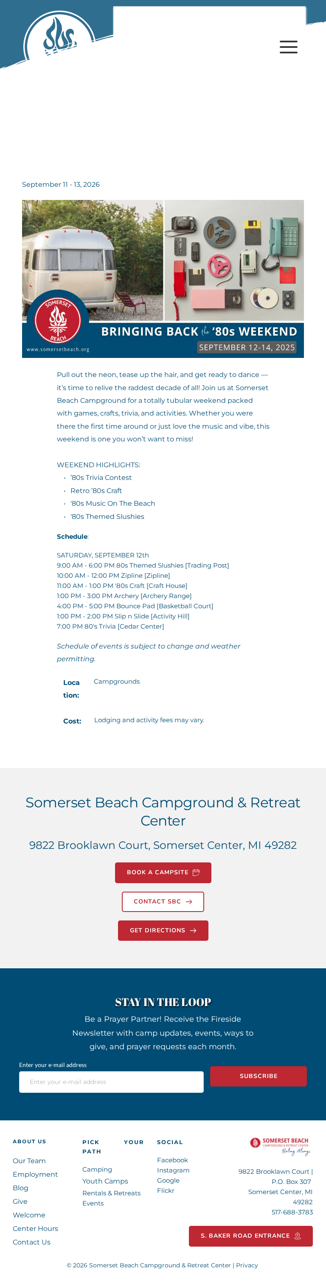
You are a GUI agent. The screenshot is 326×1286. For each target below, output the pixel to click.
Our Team (29, 1161)
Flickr (166, 1190)
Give (20, 1201)
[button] (289, 47)
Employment (35, 1174)
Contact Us (32, 1242)
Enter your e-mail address (53, 1064)
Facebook (172, 1160)
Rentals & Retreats (111, 1193)
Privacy (248, 1265)
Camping (97, 1169)
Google (168, 1180)
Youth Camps (105, 1181)
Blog (21, 1188)
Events (93, 1203)
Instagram (173, 1170)
